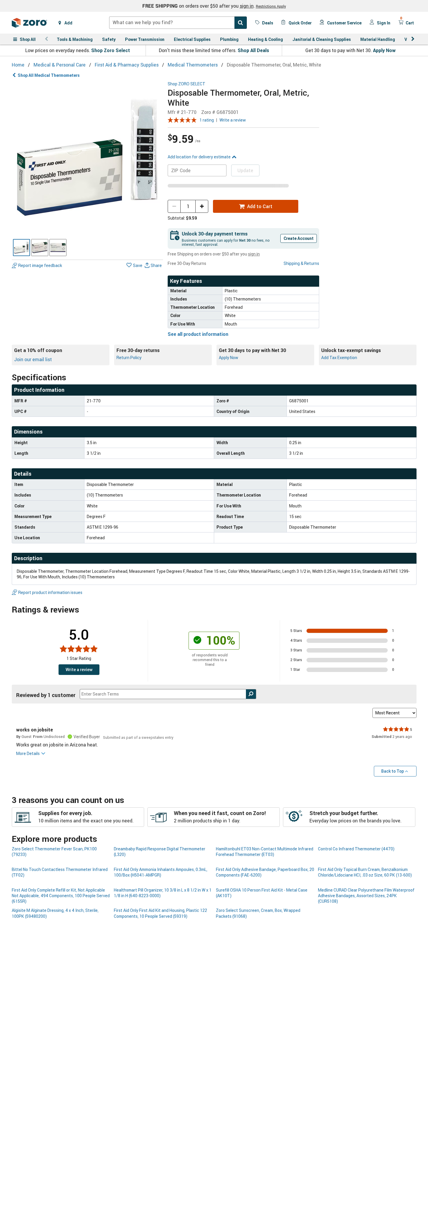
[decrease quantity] (174, 206)
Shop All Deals (253, 50)
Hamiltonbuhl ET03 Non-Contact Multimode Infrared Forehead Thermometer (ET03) (264, 851)
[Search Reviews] (251, 694)
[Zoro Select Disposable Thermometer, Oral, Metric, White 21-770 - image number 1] (21, 247)
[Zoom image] (87, 157)
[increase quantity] (201, 206)
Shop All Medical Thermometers (49, 75)
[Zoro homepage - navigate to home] (29, 22)
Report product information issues (50, 592)
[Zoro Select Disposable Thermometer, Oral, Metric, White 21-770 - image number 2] (39, 247)
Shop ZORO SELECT (186, 84)
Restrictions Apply (271, 6)
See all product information (198, 334)
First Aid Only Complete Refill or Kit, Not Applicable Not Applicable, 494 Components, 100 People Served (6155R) (61, 895)
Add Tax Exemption (339, 357)
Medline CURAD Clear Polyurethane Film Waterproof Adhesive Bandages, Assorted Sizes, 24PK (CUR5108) (366, 895)
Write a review (232, 120)
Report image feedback (40, 265)
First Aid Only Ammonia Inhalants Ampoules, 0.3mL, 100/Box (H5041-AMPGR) (160, 872)
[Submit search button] (240, 22)
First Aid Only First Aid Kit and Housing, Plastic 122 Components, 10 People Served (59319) (160, 913)
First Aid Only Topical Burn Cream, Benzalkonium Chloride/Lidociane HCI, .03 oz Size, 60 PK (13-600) (365, 872)
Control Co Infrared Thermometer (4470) (356, 849)
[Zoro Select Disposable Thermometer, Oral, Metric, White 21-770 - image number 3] (57, 247)
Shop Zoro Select (110, 50)
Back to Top (392, 771)
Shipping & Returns (301, 263)
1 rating (206, 120)
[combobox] (178, 22)
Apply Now (384, 50)
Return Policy (128, 357)
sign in (247, 6)
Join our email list (33, 359)
